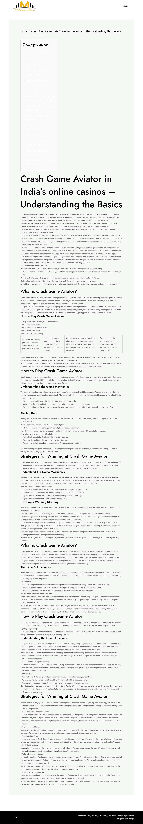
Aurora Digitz (129, 819)
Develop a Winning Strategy (37, 117)
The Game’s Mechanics (39, 135)
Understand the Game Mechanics (39, 108)
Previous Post (15, 801)
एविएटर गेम (31, 248)
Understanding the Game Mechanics (36, 82)
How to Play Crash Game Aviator (36, 63)
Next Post (129, 801)
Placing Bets (32, 90)
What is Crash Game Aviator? (38, 53)
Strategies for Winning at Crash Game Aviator (39, 98)
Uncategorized (27, 35)
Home (125, 6)
